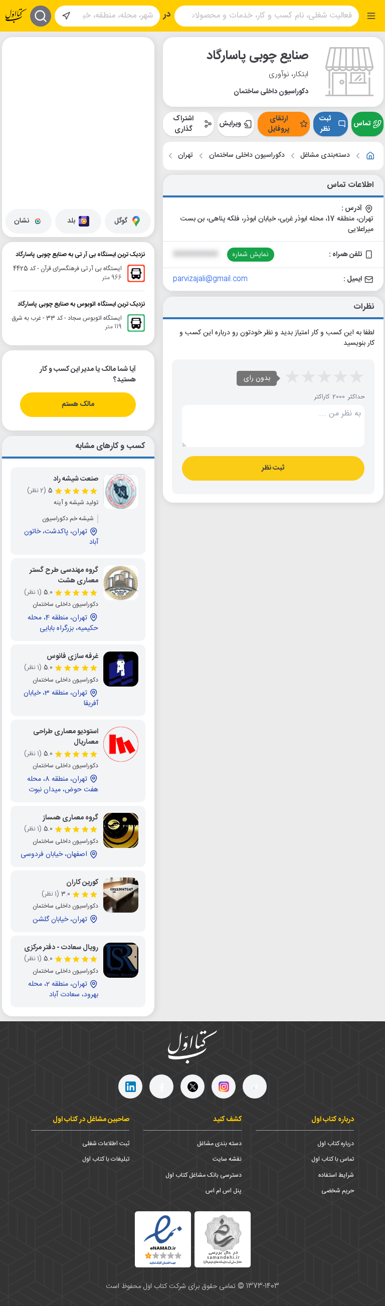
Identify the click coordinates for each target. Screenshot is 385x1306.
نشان (21, 221)
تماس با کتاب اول (332, 1159)
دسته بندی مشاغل (219, 1144)
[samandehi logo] (222, 1239)
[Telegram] (255, 1086)
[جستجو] (40, 16)
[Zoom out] (17, 72)
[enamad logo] (162, 1239)
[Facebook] (161, 1086)
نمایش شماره (250, 255)
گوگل (120, 221)
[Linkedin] (130, 1086)
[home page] (16, 16)
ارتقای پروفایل (278, 124)
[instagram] (224, 1086)
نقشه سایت (227, 1159)
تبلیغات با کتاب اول (105, 1159)
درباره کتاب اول (335, 1144)
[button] (83, 82)
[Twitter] (192, 1086)
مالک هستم (78, 404)
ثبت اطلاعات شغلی (105, 1144)
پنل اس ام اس (224, 1191)
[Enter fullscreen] (17, 97)
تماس (361, 124)
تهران (185, 155)
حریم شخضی (337, 1191)
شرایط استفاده (336, 1175)
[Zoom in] (17, 52)
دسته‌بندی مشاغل (325, 155)
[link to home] (370, 155)
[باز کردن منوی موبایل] (371, 16)
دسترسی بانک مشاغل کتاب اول (203, 1175)
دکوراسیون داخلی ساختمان (247, 155)
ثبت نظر (325, 124)
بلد (71, 221)
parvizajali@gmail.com (210, 279)
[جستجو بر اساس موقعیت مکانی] (66, 16)
